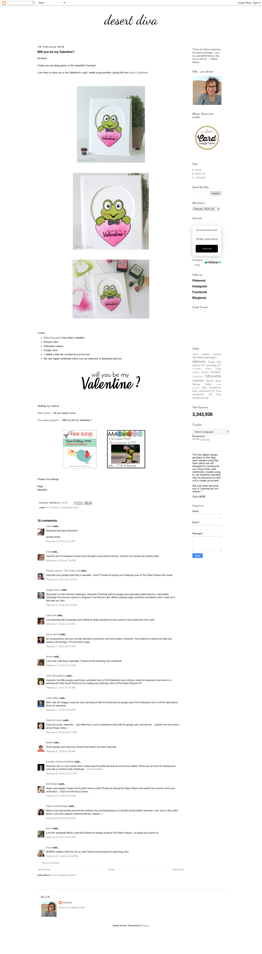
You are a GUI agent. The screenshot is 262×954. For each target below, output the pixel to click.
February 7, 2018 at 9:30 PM (60, 710)
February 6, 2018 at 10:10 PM (61, 579)
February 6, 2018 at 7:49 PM (60, 560)
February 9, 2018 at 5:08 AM (60, 818)
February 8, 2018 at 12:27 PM (61, 773)
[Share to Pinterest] (90, 503)
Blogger (145, 925)
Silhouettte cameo (70, 507)
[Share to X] (83, 503)
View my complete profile (72, 907)
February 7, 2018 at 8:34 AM (60, 646)
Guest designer (211, 371)
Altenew (199, 361)
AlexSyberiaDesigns (204, 357)
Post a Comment (50, 863)
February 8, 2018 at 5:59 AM (60, 751)
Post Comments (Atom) (64, 875)
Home (111, 869)
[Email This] (76, 503)
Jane (48, 551)
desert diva (131, 20)
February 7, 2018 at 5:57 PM (60, 687)
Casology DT (213, 365)
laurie (49, 828)
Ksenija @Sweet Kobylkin (60, 761)
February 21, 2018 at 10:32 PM (62, 856)
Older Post (177, 869)
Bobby (49, 742)
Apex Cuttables (138, 72)
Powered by (198, 262)
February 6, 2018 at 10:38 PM (61, 605)
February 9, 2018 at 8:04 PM (60, 837)
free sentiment (211, 387)
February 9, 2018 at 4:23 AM (60, 795)
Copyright (200, 177)
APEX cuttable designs (206, 354)
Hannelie (67, 902)
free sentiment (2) (203, 390)
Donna (49, 656)
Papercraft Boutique (57, 806)
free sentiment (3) (206, 392)
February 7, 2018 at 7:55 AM (60, 624)
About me (200, 173)
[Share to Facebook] (87, 503)
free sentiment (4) (206, 396)
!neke (49, 526)
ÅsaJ (49, 847)
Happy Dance (53, 590)
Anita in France (54, 720)
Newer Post (44, 869)
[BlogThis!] (79, 503)
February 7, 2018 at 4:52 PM (60, 665)
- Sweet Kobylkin (94, 769)
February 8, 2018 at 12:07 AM (61, 732)
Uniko (208, 384)
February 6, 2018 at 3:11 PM (60, 541)
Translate (205, 439)
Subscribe (207, 248)
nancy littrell (52, 634)
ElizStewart (52, 784)
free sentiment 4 (53, 507)
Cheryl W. (51, 615)
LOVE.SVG (197, 376)
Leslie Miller (52, 698)
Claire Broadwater (56, 675)
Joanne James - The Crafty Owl (63, 570)
